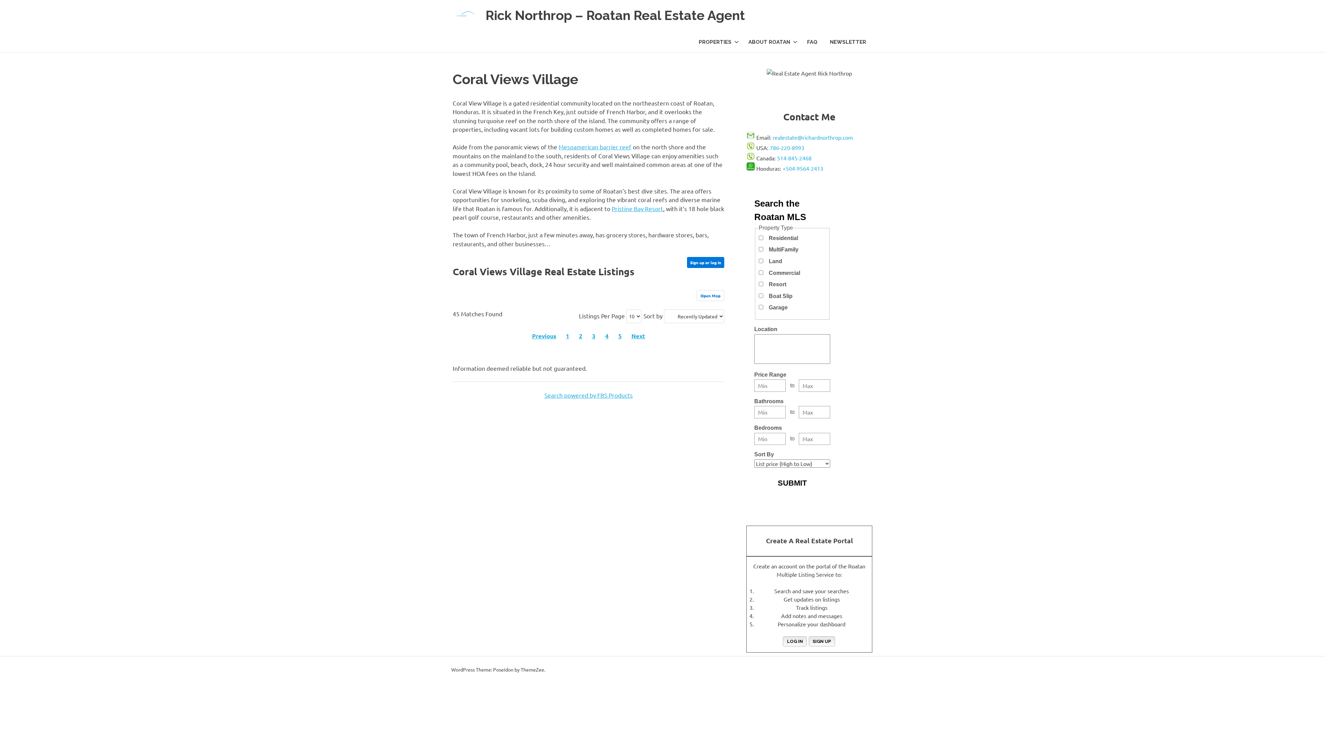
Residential (783, 238)
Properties (715, 42)
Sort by (653, 315)
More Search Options (792, 497)
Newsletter (848, 42)
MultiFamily (783, 249)
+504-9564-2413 (803, 168)
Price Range (770, 375)
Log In (795, 641)
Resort (777, 284)
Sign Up (822, 641)
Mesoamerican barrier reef (595, 146)
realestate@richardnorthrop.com (813, 137)
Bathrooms (769, 401)
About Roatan (769, 42)
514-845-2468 (794, 158)
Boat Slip (781, 296)
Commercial (784, 273)
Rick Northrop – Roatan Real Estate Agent (615, 15)
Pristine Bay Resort (637, 208)
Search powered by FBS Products (588, 395)
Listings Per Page (602, 315)
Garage (778, 307)
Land (775, 261)
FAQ (812, 42)
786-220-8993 (787, 147)
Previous (544, 336)
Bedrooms (768, 428)
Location (765, 329)
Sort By (764, 454)
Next (638, 336)
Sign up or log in (705, 262)
